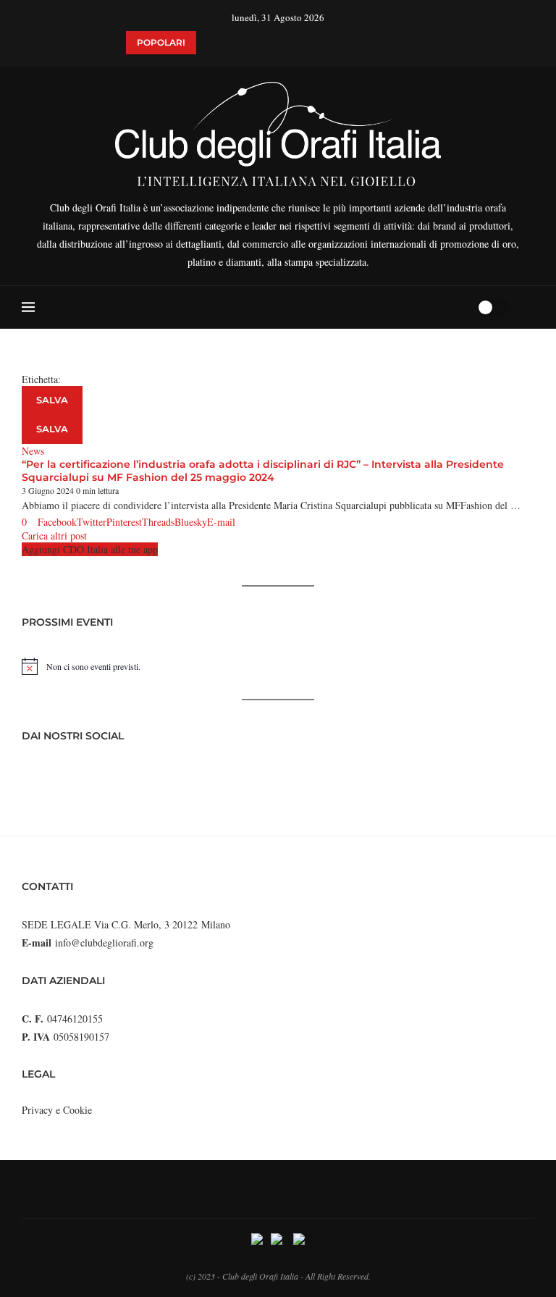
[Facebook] (409, 307)
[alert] (278, 666)
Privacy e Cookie (57, 1110)
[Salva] (527, 307)
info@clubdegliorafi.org (104, 942)
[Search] (460, 307)
